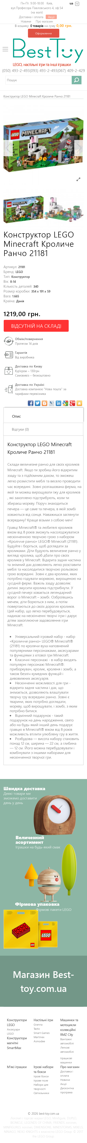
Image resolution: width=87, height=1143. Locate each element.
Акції (51, 17)
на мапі (37, 12)
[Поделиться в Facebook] (30, 403)
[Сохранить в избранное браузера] (79, 403)
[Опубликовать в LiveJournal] (51, 403)
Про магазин (44, 21)
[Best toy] (48, 50)
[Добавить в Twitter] (37, 403)
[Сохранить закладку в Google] (65, 403)
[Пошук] (77, 80)
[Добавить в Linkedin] (58, 403)
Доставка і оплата (31, 17)
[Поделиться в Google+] (72, 403)
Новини (26, 21)
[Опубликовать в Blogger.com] (44, 403)
